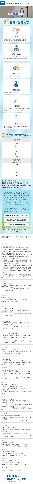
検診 (16, 124)
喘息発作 (16, 90)
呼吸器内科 (16, 54)
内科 (16, 36)
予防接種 (16, 106)
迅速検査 (16, 73)
